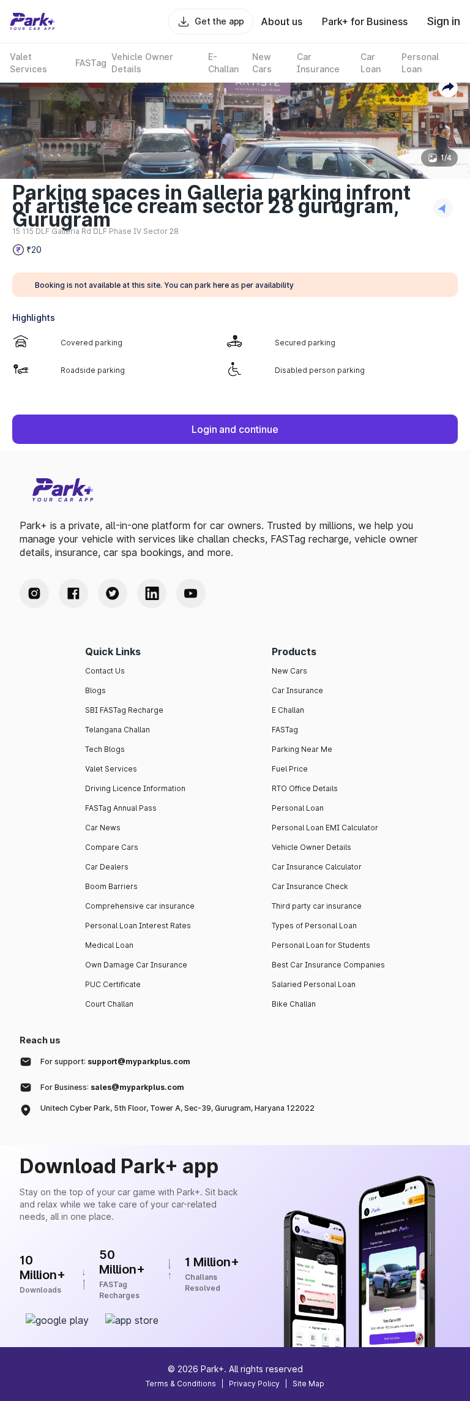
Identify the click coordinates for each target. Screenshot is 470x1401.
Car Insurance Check (310, 886)
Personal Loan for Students (321, 945)
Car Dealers (107, 866)
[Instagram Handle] (34, 593)
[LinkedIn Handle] (151, 593)
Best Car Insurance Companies (328, 964)
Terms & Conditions (181, 1383)
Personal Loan (298, 808)
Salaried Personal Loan (314, 984)
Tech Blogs (105, 749)
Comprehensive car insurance (140, 906)
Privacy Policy (254, 1383)
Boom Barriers (111, 886)
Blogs (95, 690)
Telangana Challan (117, 729)
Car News (103, 827)
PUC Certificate (113, 984)
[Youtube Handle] (191, 593)
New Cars (289, 670)
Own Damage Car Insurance (136, 964)
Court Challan (109, 1003)
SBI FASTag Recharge (124, 710)
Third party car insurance (317, 906)
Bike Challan (294, 1003)
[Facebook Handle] (73, 593)
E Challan (288, 710)
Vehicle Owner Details (311, 847)
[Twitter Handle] (112, 593)
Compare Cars (111, 847)
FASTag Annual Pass (121, 808)
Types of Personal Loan (314, 925)
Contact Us (105, 670)
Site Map (308, 1383)
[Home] (32, 21)
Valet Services (111, 768)
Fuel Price (290, 768)
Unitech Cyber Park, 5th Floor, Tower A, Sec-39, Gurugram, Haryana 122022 (177, 1108)
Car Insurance (297, 690)
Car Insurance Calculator (317, 866)
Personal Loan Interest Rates (138, 925)
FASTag (285, 729)
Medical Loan (109, 945)
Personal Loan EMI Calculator (325, 827)
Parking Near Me (302, 749)
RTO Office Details (305, 788)
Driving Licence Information (135, 788)
